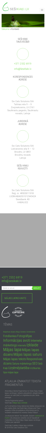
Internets (22, 345)
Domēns (23, 332)
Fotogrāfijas (24, 336)
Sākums (5, 29)
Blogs (18, 332)
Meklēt (37, 288)
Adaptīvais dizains (9, 332)
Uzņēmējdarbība (18, 368)
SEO (35, 363)
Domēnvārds (31, 332)
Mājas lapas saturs (27, 354)
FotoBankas (10, 336)
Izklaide (32, 345)
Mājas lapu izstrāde (20, 403)
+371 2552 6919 (22, 63)
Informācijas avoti (16, 340)
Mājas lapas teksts (14, 359)
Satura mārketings (22, 363)
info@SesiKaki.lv (22, 68)
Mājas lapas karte (15, 298)
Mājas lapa (12, 349)
